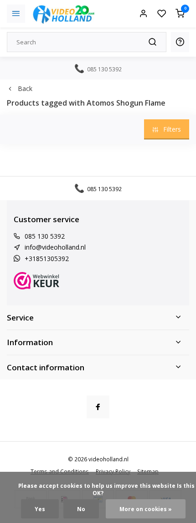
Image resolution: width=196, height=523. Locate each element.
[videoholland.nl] (64, 13)
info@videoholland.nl (55, 247)
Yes (40, 508)
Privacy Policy (113, 471)
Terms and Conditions (60, 471)
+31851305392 (47, 258)
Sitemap (148, 471)
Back (25, 88)
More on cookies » (145, 508)
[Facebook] (98, 406)
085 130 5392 (45, 236)
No (81, 508)
